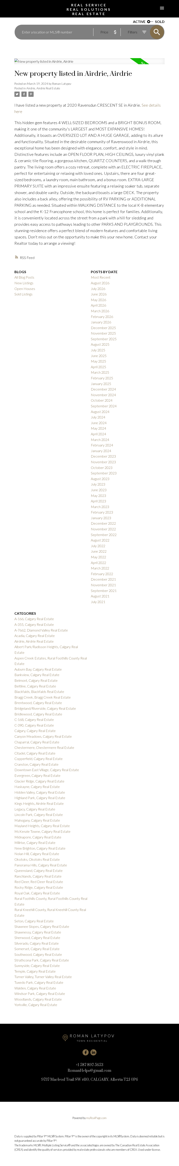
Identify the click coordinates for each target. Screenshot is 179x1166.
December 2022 (103, 523)
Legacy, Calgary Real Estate (34, 809)
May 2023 (98, 495)
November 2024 (103, 395)
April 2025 (98, 367)
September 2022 (104, 535)
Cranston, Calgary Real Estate (36, 764)
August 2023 (100, 479)
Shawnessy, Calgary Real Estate (37, 932)
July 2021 (98, 602)
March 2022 (100, 568)
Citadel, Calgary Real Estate (34, 753)
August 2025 (100, 344)
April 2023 (98, 501)
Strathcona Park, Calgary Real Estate (41, 960)
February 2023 (102, 512)
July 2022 (98, 546)
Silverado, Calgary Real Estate (36, 943)
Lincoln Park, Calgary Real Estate (38, 814)
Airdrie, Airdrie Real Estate (43, 88)
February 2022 (102, 574)
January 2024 (101, 451)
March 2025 (100, 372)
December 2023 (103, 456)
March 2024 (100, 439)
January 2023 (101, 518)
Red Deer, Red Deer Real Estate (38, 882)
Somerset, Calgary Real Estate (37, 949)
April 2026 (98, 305)
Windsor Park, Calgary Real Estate (39, 993)
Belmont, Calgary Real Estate (36, 680)
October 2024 (101, 400)
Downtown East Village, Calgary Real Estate (46, 770)
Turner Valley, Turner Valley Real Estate (43, 977)
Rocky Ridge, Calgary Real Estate (38, 887)
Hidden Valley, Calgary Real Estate (39, 792)
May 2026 (98, 300)
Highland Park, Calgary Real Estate (39, 798)
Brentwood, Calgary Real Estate (38, 703)
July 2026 (98, 288)
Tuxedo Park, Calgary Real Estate (38, 982)
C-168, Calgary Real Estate (34, 719)
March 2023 (100, 507)
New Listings (23, 283)
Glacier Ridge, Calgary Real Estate (39, 781)
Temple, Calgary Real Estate (35, 971)
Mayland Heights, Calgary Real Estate (42, 826)
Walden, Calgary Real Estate (35, 988)
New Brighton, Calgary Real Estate (39, 848)
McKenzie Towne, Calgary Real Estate (42, 831)
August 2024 (100, 411)
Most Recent (100, 277)
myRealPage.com (96, 1118)
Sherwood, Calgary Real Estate (37, 937)
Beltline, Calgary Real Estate (35, 686)
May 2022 (98, 557)
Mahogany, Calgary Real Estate (37, 820)
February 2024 (102, 445)
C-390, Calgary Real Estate (34, 725)
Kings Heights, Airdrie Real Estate (39, 803)
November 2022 (103, 529)
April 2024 (98, 434)
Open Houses (24, 288)
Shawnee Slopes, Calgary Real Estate (41, 926)
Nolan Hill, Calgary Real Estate (36, 854)
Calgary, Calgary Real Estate (35, 731)
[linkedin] (93, 1052)
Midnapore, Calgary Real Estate (37, 837)
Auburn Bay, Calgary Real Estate (38, 669)
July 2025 (98, 350)
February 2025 (102, 378)
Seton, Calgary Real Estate (34, 921)
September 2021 (104, 590)
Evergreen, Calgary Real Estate (37, 775)
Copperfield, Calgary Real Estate (38, 759)
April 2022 (98, 562)
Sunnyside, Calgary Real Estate (37, 965)
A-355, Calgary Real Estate (34, 624)
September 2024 (104, 406)
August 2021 (100, 596)
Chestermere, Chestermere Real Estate (44, 747)
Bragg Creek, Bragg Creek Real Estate (42, 697)
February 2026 (102, 316)
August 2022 (100, 540)
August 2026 (100, 283)
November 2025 (103, 333)
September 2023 (104, 473)
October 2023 (101, 467)
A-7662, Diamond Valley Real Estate (41, 630)
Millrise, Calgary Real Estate (34, 842)
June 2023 (99, 490)
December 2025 (103, 328)
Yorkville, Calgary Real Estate (35, 1005)
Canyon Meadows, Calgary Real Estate (43, 736)
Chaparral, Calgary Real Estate (36, 742)
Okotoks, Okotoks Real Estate (37, 859)
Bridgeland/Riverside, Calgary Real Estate (45, 708)
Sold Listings (23, 294)
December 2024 (103, 389)
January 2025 (101, 384)
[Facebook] (86, 1052)
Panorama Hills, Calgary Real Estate (40, 865)
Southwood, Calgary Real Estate (38, 954)
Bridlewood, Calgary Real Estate (38, 714)
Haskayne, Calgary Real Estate (37, 786)
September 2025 (104, 339)
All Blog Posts (24, 277)
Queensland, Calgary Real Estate (38, 870)
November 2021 (103, 585)
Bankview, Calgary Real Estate (36, 675)
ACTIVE (139, 21)
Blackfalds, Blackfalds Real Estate (39, 691)
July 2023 (98, 484)
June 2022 (99, 551)
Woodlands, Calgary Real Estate (38, 999)
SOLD (160, 21)
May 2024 (98, 428)
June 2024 (99, 423)
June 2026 (99, 294)
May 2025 (98, 361)
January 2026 (101, 322)
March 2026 (100, 311)
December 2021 (103, 579)
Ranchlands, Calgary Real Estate (38, 876)
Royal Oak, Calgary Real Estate (37, 893)
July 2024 (98, 417)
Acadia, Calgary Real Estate (34, 635)
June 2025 (99, 356)
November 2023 (103, 462)
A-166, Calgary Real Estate (34, 619)
